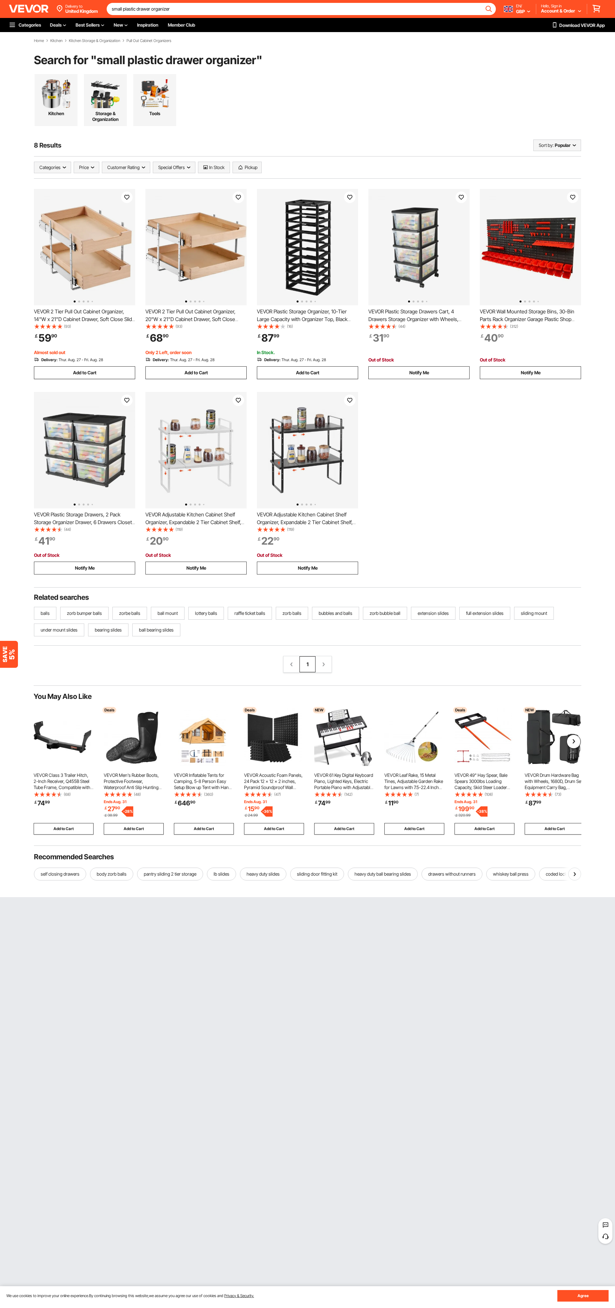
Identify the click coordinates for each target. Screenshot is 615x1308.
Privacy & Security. (239, 1295)
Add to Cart (84, 372)
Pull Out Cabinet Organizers (149, 40)
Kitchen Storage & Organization (94, 40)
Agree (583, 1295)
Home (39, 40)
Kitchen (56, 40)
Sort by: (546, 145)
